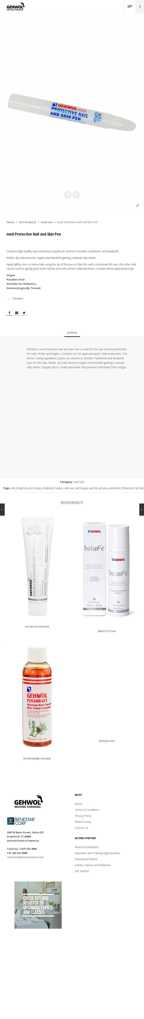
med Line (47, 222)
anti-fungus (35, 488)
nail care (69, 488)
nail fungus (81, 488)
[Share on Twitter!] (24, 313)
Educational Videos (86, 859)
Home (10, 222)
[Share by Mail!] (17, 313)
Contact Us (81, 828)
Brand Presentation (86, 847)
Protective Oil (129, 488)
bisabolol (48, 488)
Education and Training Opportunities (97, 853)
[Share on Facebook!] (9, 313)
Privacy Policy (83, 816)
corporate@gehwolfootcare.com (25, 857)
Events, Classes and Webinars (93, 865)
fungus (59, 488)
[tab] (72, 332)
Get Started (82, 871)
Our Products (27, 222)
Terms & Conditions (87, 810)
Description (72, 332)
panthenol (114, 488)
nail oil (93, 488)
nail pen (102, 488)
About (78, 804)
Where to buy (83, 822)
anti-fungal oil (19, 488)
